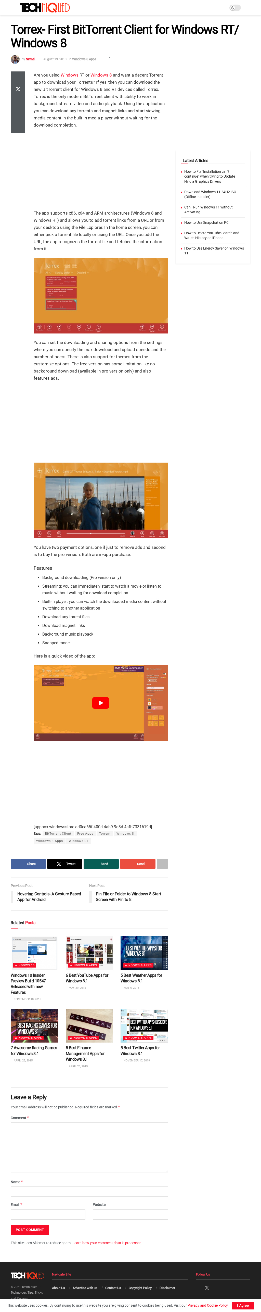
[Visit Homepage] (45, 8)
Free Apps (85, 833)
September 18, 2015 (27, 999)
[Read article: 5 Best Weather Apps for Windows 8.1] (144, 953)
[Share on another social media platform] (18, 126)
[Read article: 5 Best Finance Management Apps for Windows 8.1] (89, 1026)
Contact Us (113, 1288)
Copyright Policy (140, 1288)
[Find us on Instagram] (216, 1288)
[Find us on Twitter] (207, 1288)
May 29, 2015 (77, 987)
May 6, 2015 (131, 987)
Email (17, 1204)
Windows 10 (25, 965)
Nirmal (30, 59)
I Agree (243, 1305)
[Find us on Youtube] (225, 1288)
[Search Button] (248, 7)
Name (17, 1181)
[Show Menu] (13, 7)
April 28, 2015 (23, 1060)
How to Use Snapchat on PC (206, 222)
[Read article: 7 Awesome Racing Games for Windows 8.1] (34, 1026)
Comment (20, 1117)
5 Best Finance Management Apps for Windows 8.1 (85, 1053)
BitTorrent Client (58, 833)
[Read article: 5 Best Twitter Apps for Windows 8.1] (144, 1026)
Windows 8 (101, 75)
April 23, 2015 (78, 1066)
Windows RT (78, 841)
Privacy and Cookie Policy (208, 1305)
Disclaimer (167, 1288)
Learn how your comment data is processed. (107, 1243)
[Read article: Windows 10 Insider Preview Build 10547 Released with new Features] (34, 953)
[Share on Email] (18, 114)
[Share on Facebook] (18, 77)
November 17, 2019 (136, 1060)
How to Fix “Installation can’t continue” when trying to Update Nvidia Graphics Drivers (209, 176)
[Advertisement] (101, 169)
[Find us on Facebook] (198, 1288)
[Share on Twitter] (18, 90)
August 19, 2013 (55, 59)
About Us (58, 1288)
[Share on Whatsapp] (18, 102)
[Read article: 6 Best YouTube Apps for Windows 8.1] (89, 953)
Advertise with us (85, 1288)
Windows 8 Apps (84, 59)
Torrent (105, 833)
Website (99, 1205)
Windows (70, 75)
